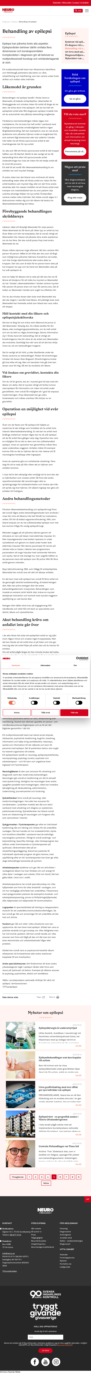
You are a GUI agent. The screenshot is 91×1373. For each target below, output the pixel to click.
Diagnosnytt (65, 1244)
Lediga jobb (65, 1267)
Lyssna (76, 2)
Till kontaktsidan (9, 1271)
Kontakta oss (65, 1264)
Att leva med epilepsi (75, 51)
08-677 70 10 (15, 1235)
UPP (87, 1199)
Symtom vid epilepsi (75, 41)
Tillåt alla (74, 713)
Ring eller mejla (75, 197)
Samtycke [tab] (16, 665)
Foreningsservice (67, 1258)
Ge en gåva (75, 99)
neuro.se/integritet (64, 1345)
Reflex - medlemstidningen (71, 1241)
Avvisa (16, 713)
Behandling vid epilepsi (75, 48)
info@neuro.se (8, 1253)
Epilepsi (15, 22)
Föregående (18, 1177)
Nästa (46, 1183)
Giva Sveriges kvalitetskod (42, 1247)
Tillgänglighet (37, 1238)
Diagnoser (6, 22)
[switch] (34, 703)
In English (85, 2)
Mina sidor (67, 2)
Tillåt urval (45, 713)
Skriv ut (52, 997)
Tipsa (39, 997)
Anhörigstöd (65, 1235)
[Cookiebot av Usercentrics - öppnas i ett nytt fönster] (78, 658)
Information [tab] (45, 665)
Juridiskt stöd (66, 1238)
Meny (87, 10)
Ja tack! (45, 1351)
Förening (64, 1228)
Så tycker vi (36, 1232)
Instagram (56, 1362)
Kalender (57, 2)
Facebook (35, 1362)
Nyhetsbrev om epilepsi (75, 58)
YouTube (45, 1362)
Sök (79, 11)
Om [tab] (75, 665)
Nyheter (63, 1261)
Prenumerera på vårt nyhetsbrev (75, 151)
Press (33, 1235)
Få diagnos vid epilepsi (75, 45)
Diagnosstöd (65, 1232)
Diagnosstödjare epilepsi (75, 55)
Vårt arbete (36, 1228)
